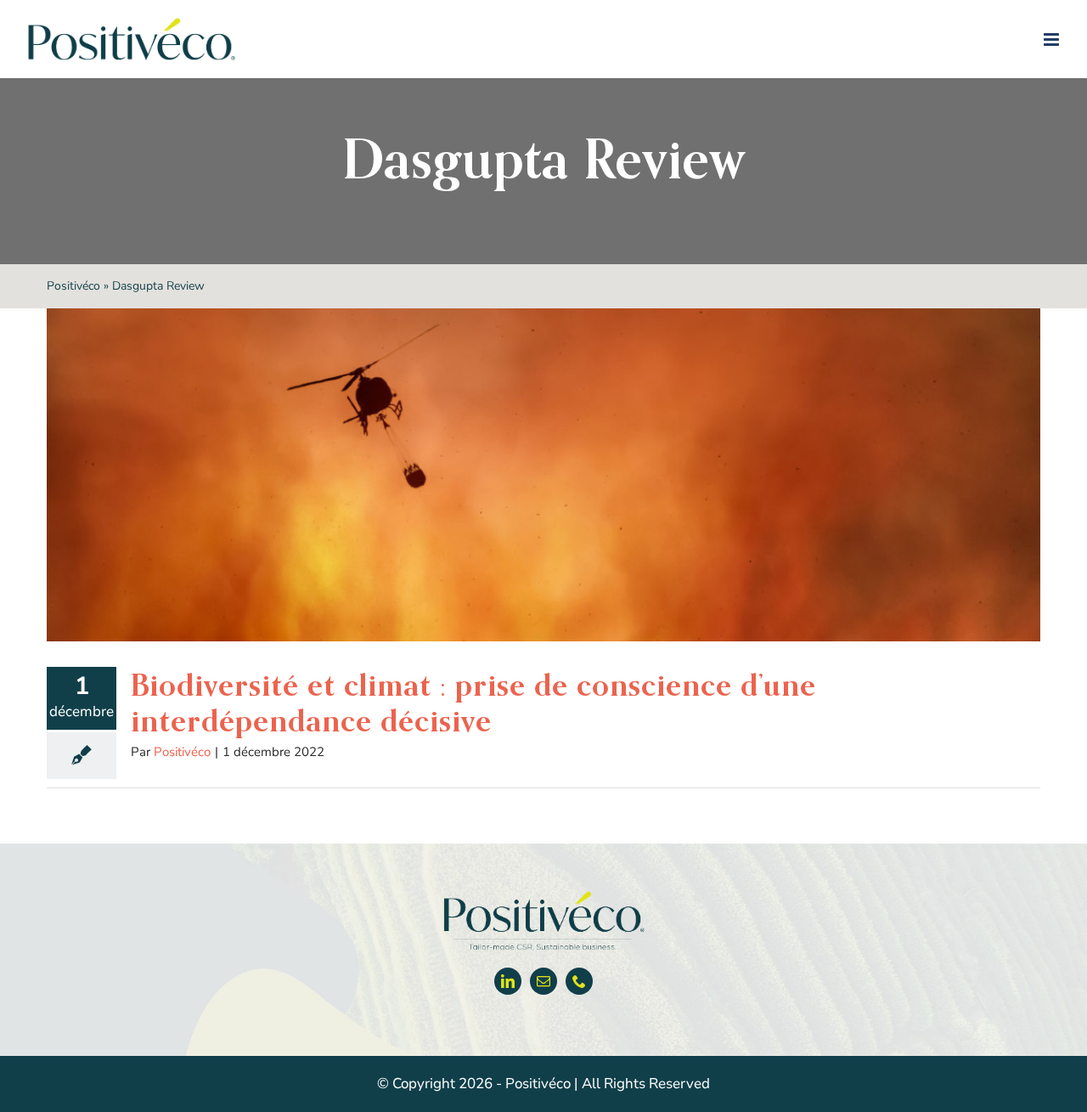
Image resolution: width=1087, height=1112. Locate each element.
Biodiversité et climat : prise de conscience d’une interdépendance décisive (473, 702)
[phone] (579, 981)
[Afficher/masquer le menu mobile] (1053, 39)
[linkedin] (507, 981)
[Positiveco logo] (543, 895)
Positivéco (73, 286)
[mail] (543, 981)
